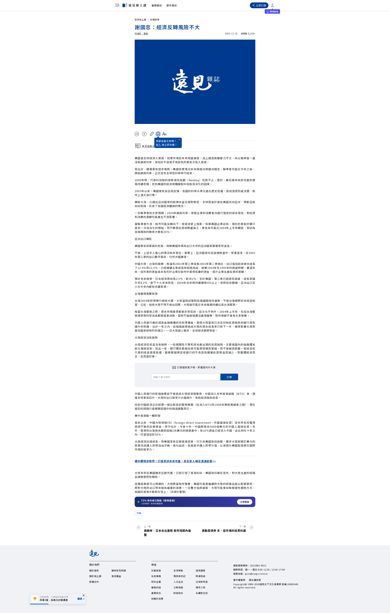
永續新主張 (202, 593)
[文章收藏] (158, 134)
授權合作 (94, 581)
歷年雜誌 (172, 5)
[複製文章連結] (152, 134)
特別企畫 (156, 581)
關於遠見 (94, 570)
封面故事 (155, 19)
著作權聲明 (239, 579)
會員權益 (116, 576)
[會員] (272, 5)
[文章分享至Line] (137, 134)
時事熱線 (200, 576)
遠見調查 (200, 570)
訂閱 (229, 377)
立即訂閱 (261, 5)
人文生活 (178, 581)
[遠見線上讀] (134, 5)
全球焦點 (178, 570)
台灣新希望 (202, 581)
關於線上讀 (95, 576)
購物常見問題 (119, 570)
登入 (158, 144)
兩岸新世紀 (180, 576)
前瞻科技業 (157, 598)
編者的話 (156, 587)
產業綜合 (156, 593)
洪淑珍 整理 (141, 33)
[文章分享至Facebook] (144, 134)
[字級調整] (164, 134)
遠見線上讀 (140, 19)
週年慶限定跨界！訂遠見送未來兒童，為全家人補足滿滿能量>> (175, 461)
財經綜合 (178, 593)
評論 (139, 512)
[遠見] (94, 555)
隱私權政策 (255, 579)
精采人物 (200, 587)
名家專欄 (156, 576)
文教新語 (178, 587)
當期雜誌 (157, 5)
